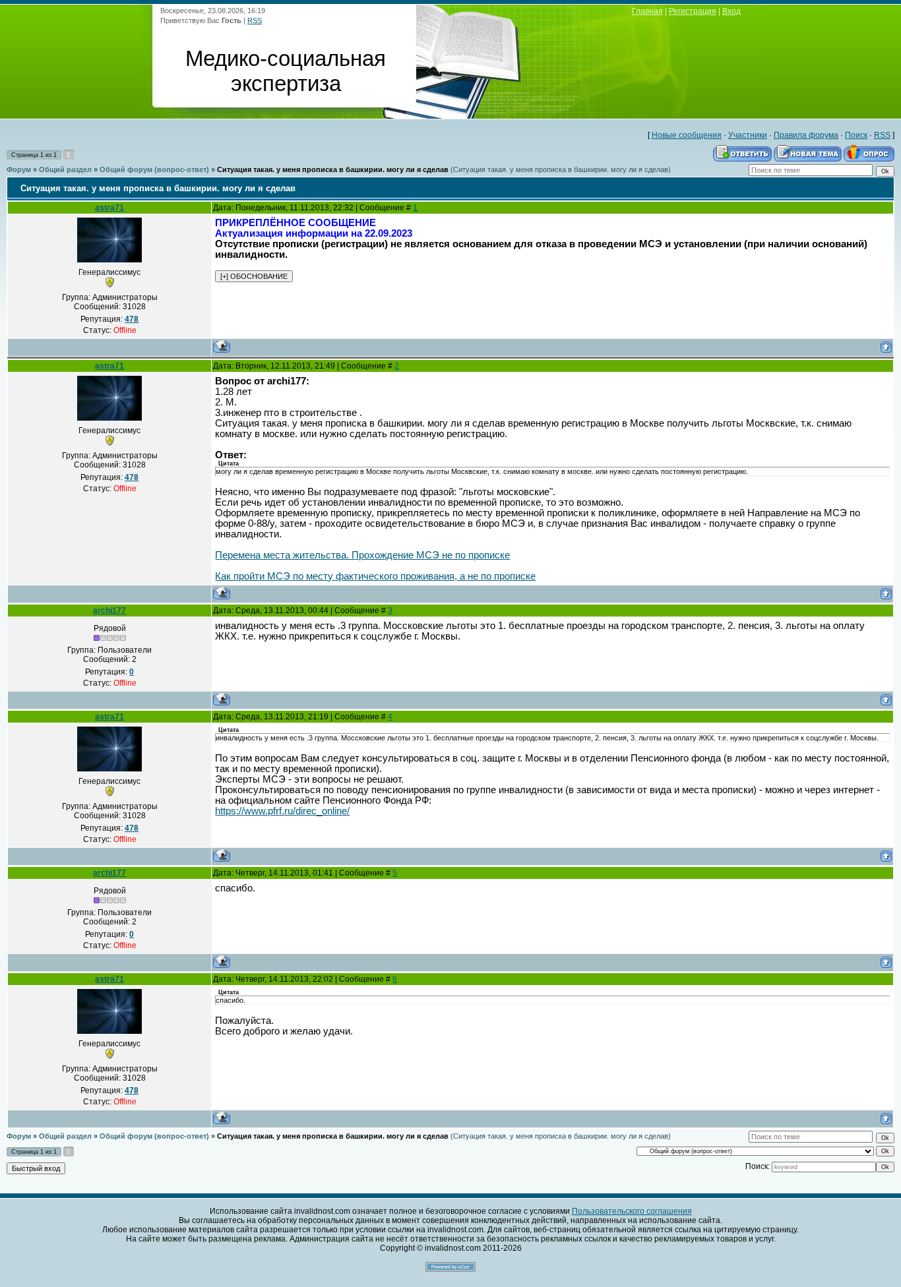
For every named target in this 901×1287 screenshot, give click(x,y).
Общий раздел (65, 169)
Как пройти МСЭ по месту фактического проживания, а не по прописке (375, 576)
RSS (254, 20)
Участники (747, 135)
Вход (731, 11)
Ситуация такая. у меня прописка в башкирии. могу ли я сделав (333, 169)
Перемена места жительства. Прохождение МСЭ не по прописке (362, 555)
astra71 (109, 207)
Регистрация (692, 11)
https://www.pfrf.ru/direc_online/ (282, 811)
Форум (19, 169)
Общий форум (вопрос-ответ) (154, 169)
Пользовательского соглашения (632, 1211)
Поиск (856, 135)
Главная (647, 11)
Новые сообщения (687, 135)
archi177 (109, 610)
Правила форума (806, 135)
